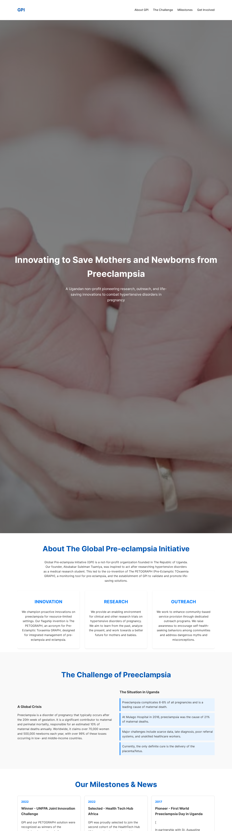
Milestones (185, 10)
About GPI (141, 10)
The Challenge (163, 10)
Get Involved (206, 10)
